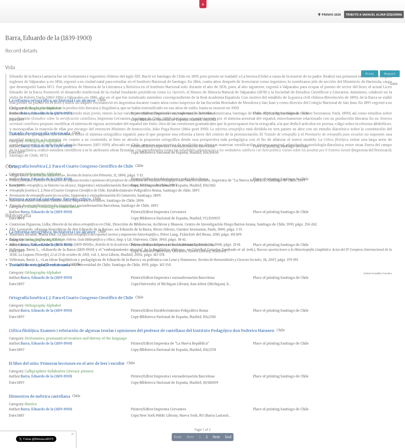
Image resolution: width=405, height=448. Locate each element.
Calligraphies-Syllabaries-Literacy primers (59, 371)
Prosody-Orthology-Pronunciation (52, 207)
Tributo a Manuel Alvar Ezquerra (374, 14)
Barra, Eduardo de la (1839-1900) (46, 113)
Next (216, 437)
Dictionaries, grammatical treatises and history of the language (76, 338)
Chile (102, 100)
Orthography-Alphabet (43, 108)
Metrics (31, 404)
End (228, 437)
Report (390, 74)
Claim (394, 83)
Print (369, 74)
